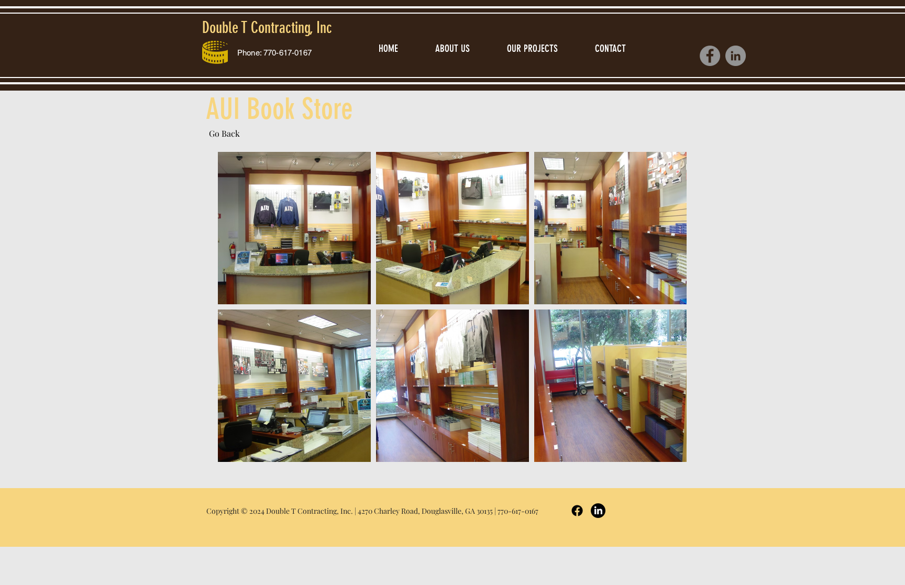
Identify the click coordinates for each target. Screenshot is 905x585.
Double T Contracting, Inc (267, 27)
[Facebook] (710, 56)
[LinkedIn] (735, 56)
